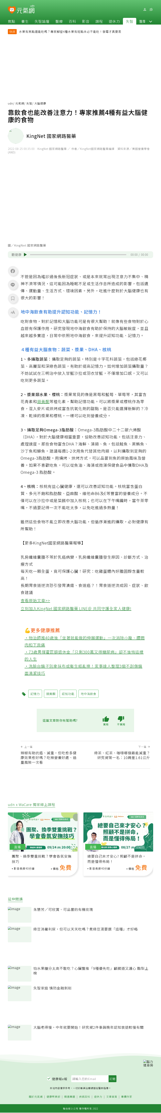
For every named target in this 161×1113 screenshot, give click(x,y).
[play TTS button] (25, 254)
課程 (99, 21)
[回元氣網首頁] (25, 9)
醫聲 (143, 21)
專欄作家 (126, 1096)
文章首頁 (111, 1096)
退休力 (114, 21)
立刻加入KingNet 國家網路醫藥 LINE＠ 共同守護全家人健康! (76, 608)
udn (10, 103)
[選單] (151, 9)
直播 (17, 846)
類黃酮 (43, 401)
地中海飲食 (88, 694)
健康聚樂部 (53, 1096)
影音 (86, 21)
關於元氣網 (36, 1096)
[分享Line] (13, 285)
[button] (150, 21)
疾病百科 (84, 1096)
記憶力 (35, 694)
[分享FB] (13, 271)
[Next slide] (147, 833)
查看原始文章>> (35, 600)
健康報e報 (59, 1079)
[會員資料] (144, 9)
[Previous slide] (12, 833)
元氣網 (19, 103)
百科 (72, 21)
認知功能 (68, 694)
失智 (129, 21)
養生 (25, 21)
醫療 (59, 21)
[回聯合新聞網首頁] (12, 10)
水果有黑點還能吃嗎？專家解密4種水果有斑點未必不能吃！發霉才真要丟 (70, 31)
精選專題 (69, 1096)
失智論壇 (42, 21)
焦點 (11, 21)
